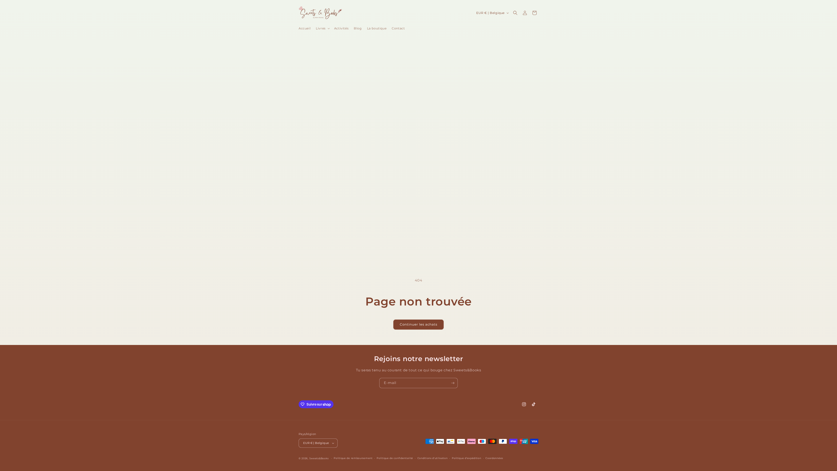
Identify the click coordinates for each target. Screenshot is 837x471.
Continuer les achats (418, 324)
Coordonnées (494, 458)
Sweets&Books (319, 458)
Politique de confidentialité (395, 458)
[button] (322, 28)
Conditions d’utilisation (432, 458)
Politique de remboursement (353, 458)
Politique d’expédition (466, 458)
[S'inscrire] (453, 383)
